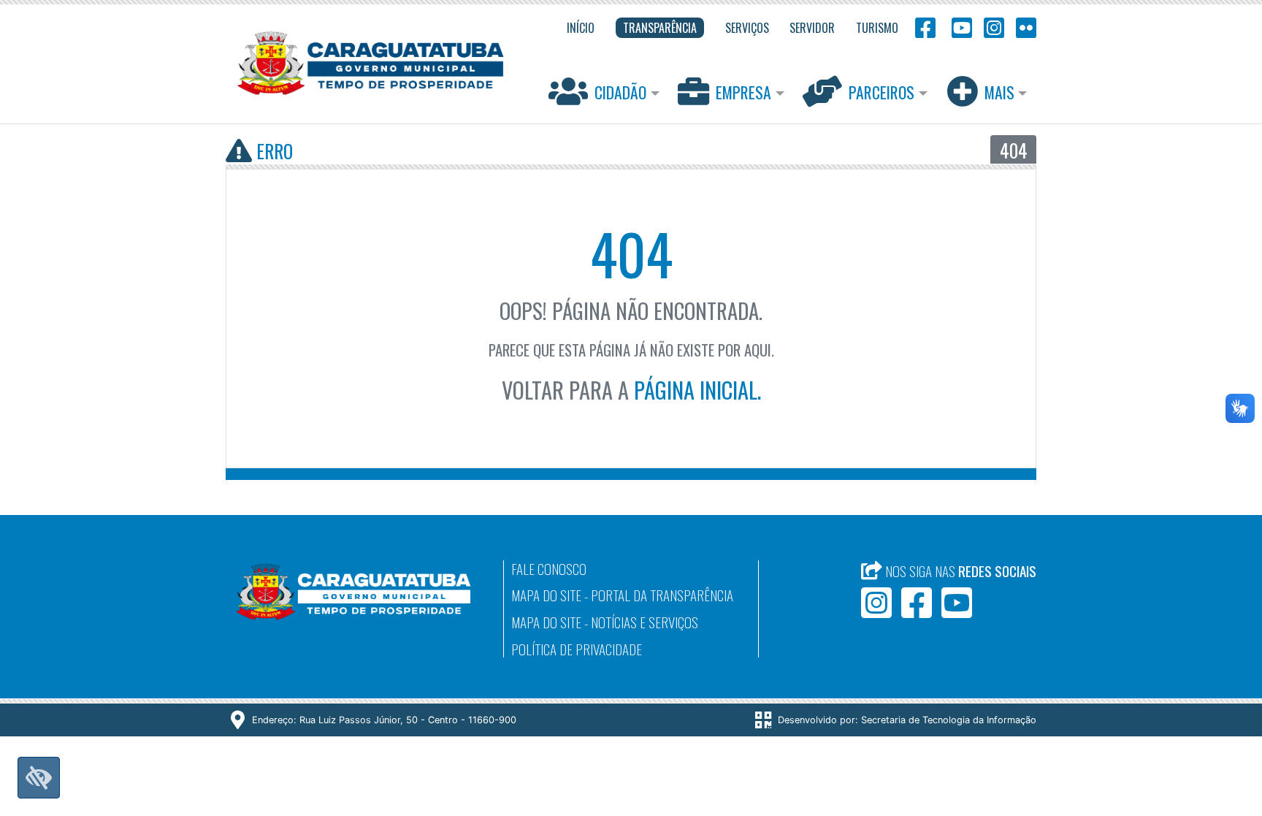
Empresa (743, 92)
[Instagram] (994, 26)
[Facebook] (925, 26)
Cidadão (620, 92)
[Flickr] (1023, 26)
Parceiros (881, 92)
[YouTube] (959, 26)
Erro (272, 150)
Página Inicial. (697, 389)
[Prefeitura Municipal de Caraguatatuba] (371, 63)
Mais (999, 92)
